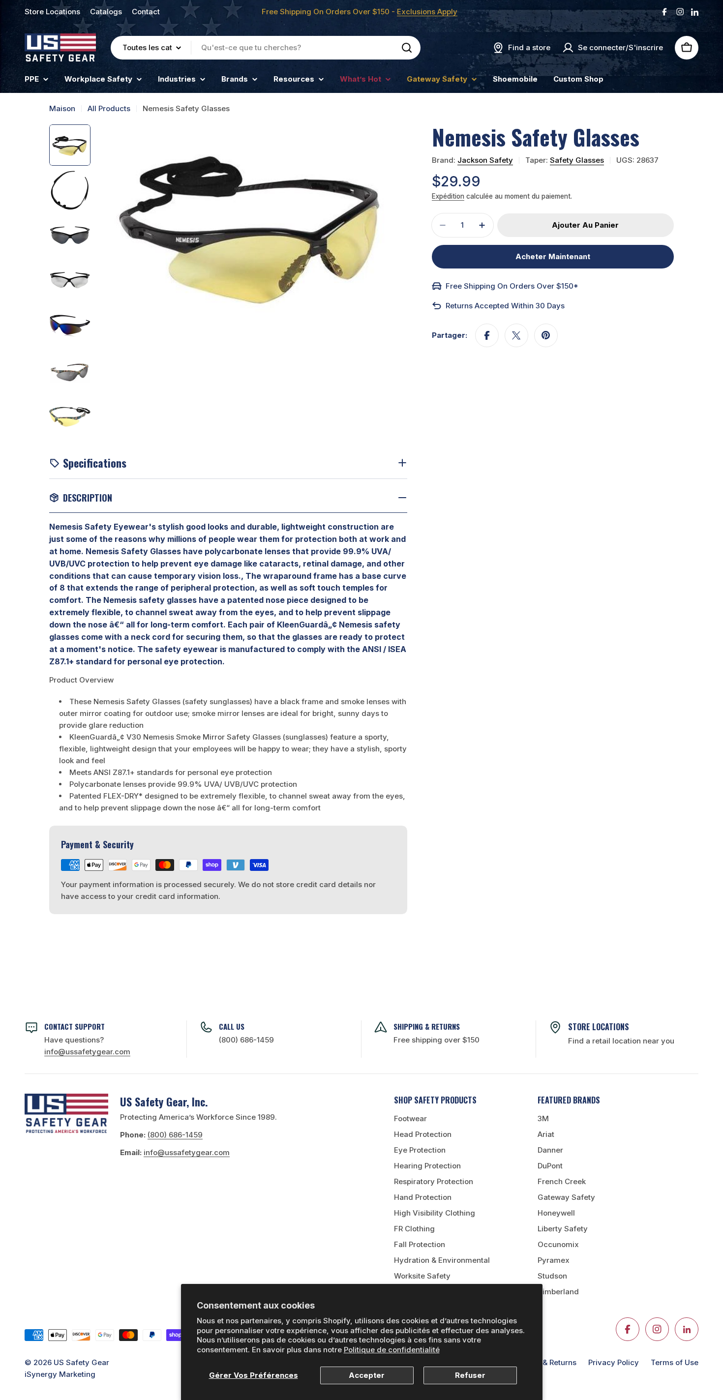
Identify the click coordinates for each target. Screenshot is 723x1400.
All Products (109, 108)
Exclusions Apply (427, 11)
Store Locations (52, 11)
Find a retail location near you (621, 1040)
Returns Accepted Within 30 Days (505, 305)
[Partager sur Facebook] (487, 335)
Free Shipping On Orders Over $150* (512, 286)
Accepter (367, 1375)
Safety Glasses (577, 160)
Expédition (448, 196)
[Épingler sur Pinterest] (546, 335)
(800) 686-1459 (246, 1039)
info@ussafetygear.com (187, 1152)
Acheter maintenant (552, 256)
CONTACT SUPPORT (74, 1026)
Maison (62, 108)
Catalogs (106, 11)
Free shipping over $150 (436, 1039)
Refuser (470, 1375)
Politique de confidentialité (392, 1349)
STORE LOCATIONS (598, 1027)
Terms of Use (674, 1362)
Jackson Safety (485, 160)
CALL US (231, 1026)
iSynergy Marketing (60, 1374)
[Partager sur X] (516, 335)
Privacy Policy (613, 1362)
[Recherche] (407, 48)
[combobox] (266, 48)
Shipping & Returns (542, 1362)
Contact (146, 11)
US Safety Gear (81, 1362)
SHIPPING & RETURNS (426, 1026)
